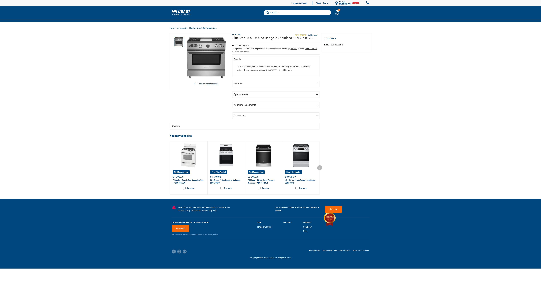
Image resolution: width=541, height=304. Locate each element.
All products (182, 28)
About (318, 3)
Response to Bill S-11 (342, 251)
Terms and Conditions (360, 251)
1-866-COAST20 (311, 49)
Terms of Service (264, 227)
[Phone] (367, 3)
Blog (305, 231)
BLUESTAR (236, 34)
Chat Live (333, 209)
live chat (294, 49)
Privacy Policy (314, 251)
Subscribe (180, 228)
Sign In (325, 3)
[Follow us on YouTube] (185, 251)
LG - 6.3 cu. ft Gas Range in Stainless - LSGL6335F (300, 181)
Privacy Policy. (213, 235)
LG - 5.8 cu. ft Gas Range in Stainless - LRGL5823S (225, 181)
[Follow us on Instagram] (179, 251)
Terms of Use (327, 251)
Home (172, 28)
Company (307, 227)
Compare (332, 38)
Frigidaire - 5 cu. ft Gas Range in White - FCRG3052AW (188, 181)
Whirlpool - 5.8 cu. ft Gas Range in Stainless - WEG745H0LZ (261, 181)
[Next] (319, 167)
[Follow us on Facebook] (174, 251)
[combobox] (297, 12)
